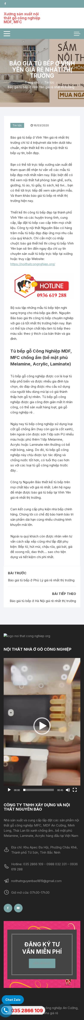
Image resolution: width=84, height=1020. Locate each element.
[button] (42, 726)
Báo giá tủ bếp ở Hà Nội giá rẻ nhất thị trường (43, 601)
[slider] (38, 790)
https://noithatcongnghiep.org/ (32, 264)
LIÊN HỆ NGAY (42, 963)
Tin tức (17, 125)
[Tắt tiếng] (68, 790)
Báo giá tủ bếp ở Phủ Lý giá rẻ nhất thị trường (41, 580)
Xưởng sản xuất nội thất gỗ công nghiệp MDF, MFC (22, 18)
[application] (42, 726)
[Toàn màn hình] (75, 790)
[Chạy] (9, 790)
